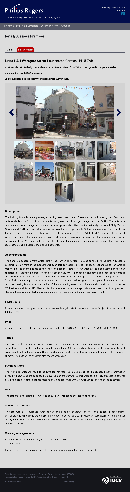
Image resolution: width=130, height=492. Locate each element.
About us (65, 26)
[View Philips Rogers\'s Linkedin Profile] (123, 15)
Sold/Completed (30, 26)
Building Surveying (49, 26)
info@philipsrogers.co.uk (114, 8)
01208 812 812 (119, 11)
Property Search (12, 26)
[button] (11, 112)
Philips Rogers (15, 482)
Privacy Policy (69, 482)
